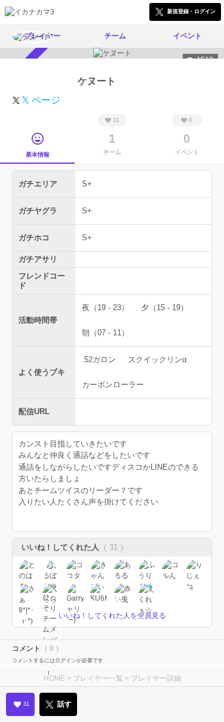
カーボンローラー (113, 384)
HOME (54, 678)
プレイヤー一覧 (98, 678)
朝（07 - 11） (105, 332)
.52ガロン (99, 359)
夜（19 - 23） (105, 307)
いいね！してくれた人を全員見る (112, 615)
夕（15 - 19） (164, 307)
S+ (87, 183)
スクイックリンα (157, 359)
